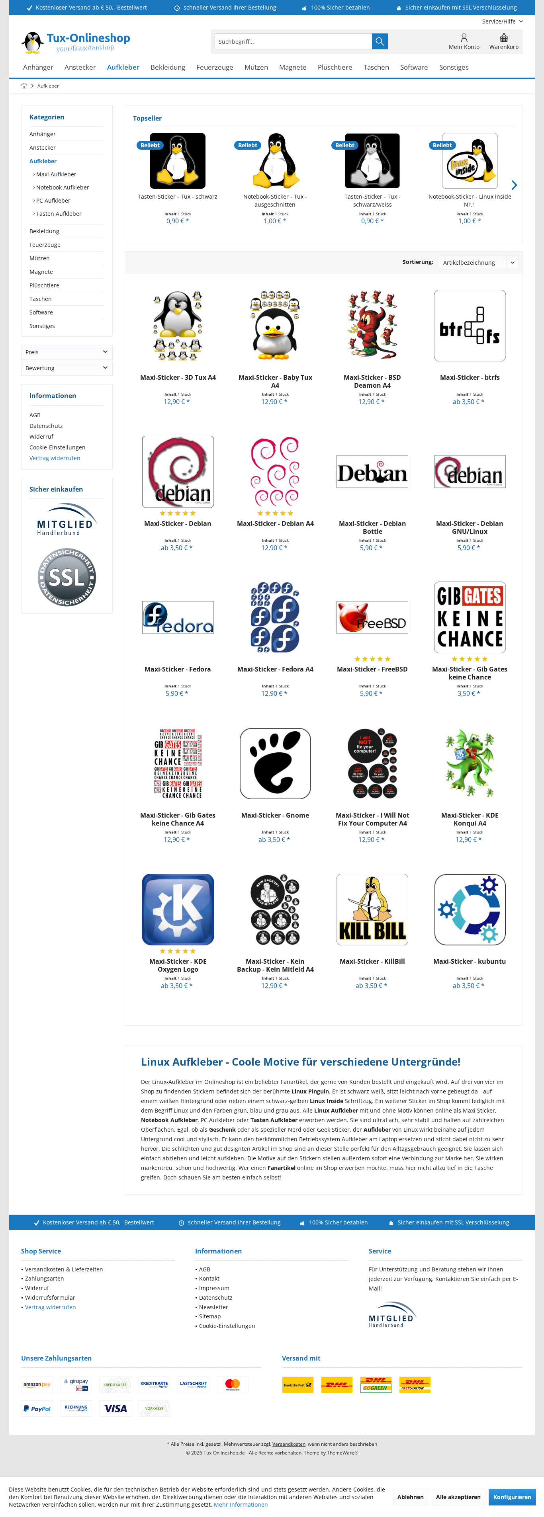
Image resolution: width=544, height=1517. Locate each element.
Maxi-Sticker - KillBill (372, 961)
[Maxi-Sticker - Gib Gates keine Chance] (469, 617)
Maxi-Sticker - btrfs (470, 377)
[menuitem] (499, 21)
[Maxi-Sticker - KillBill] (372, 909)
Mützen (39, 258)
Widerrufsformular (50, 1297)
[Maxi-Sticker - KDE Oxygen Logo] (177, 909)
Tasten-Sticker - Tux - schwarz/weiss (372, 200)
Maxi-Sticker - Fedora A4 (275, 669)
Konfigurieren (512, 1497)
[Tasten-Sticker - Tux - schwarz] (178, 161)
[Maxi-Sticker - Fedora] (177, 617)
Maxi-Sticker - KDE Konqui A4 (470, 819)
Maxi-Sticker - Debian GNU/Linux (469, 527)
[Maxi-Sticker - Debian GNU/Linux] (469, 472)
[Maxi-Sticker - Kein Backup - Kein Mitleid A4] (275, 909)
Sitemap (210, 1316)
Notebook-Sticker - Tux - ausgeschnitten (275, 200)
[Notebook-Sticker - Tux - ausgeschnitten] (275, 161)
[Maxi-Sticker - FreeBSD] (372, 617)
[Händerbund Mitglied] (66, 519)
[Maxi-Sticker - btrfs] (469, 325)
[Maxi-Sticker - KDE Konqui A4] (469, 763)
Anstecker (42, 147)
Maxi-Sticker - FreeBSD (372, 669)
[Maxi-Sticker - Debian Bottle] (372, 472)
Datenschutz (46, 426)
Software (41, 312)
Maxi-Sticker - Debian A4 (275, 523)
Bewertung (40, 368)
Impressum (214, 1288)
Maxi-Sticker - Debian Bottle (372, 527)
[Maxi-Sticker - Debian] (177, 472)
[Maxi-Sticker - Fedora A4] (275, 617)
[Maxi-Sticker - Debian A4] (275, 472)
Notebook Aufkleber (62, 187)
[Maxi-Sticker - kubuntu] (469, 909)
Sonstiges (42, 326)
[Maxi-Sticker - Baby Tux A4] (275, 325)
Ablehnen (410, 1497)
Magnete (41, 271)
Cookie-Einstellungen (57, 447)
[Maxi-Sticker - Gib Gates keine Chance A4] (177, 763)
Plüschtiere (44, 285)
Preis (32, 352)
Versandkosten (288, 1444)
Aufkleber (43, 161)
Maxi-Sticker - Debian (177, 523)
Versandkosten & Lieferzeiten (64, 1269)
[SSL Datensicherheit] (66, 577)
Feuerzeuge (45, 244)
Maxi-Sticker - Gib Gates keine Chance (469, 673)
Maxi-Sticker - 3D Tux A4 (178, 377)
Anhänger (42, 134)
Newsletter (213, 1307)
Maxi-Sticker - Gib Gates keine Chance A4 (177, 819)
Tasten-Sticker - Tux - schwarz (177, 196)
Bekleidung (44, 231)
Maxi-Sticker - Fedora (178, 669)
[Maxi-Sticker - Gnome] (275, 763)
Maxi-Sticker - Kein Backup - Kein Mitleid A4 (275, 965)
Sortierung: (418, 262)
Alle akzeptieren (458, 1497)
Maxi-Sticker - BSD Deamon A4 (372, 381)
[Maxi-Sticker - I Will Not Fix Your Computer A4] (372, 763)
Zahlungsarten (44, 1278)
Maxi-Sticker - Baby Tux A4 (275, 381)
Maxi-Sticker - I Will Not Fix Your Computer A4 (372, 819)
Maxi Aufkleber (55, 174)
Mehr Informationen (241, 1504)
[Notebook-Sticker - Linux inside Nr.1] (470, 161)
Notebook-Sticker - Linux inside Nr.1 (470, 200)
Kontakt (209, 1278)
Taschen (40, 299)
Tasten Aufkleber (58, 213)
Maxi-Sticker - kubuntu (469, 961)
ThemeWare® (342, 1452)
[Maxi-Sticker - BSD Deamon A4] (372, 325)
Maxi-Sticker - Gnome (275, 815)
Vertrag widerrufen (54, 458)
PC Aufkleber (52, 200)
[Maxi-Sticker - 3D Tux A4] (177, 325)
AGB (35, 415)
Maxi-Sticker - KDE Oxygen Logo (178, 965)
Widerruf (41, 436)
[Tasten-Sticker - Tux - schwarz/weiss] (372, 161)
